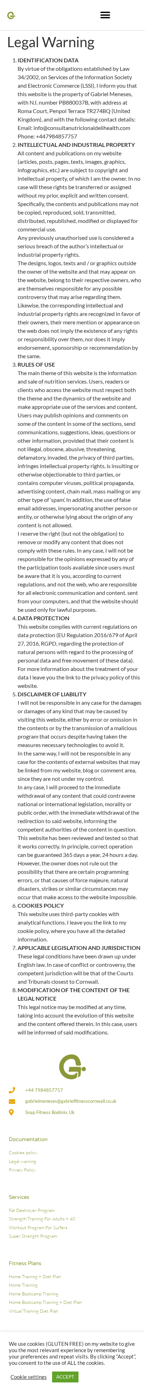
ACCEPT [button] (65, 1377)
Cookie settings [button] (29, 1377)
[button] (105, 15)
